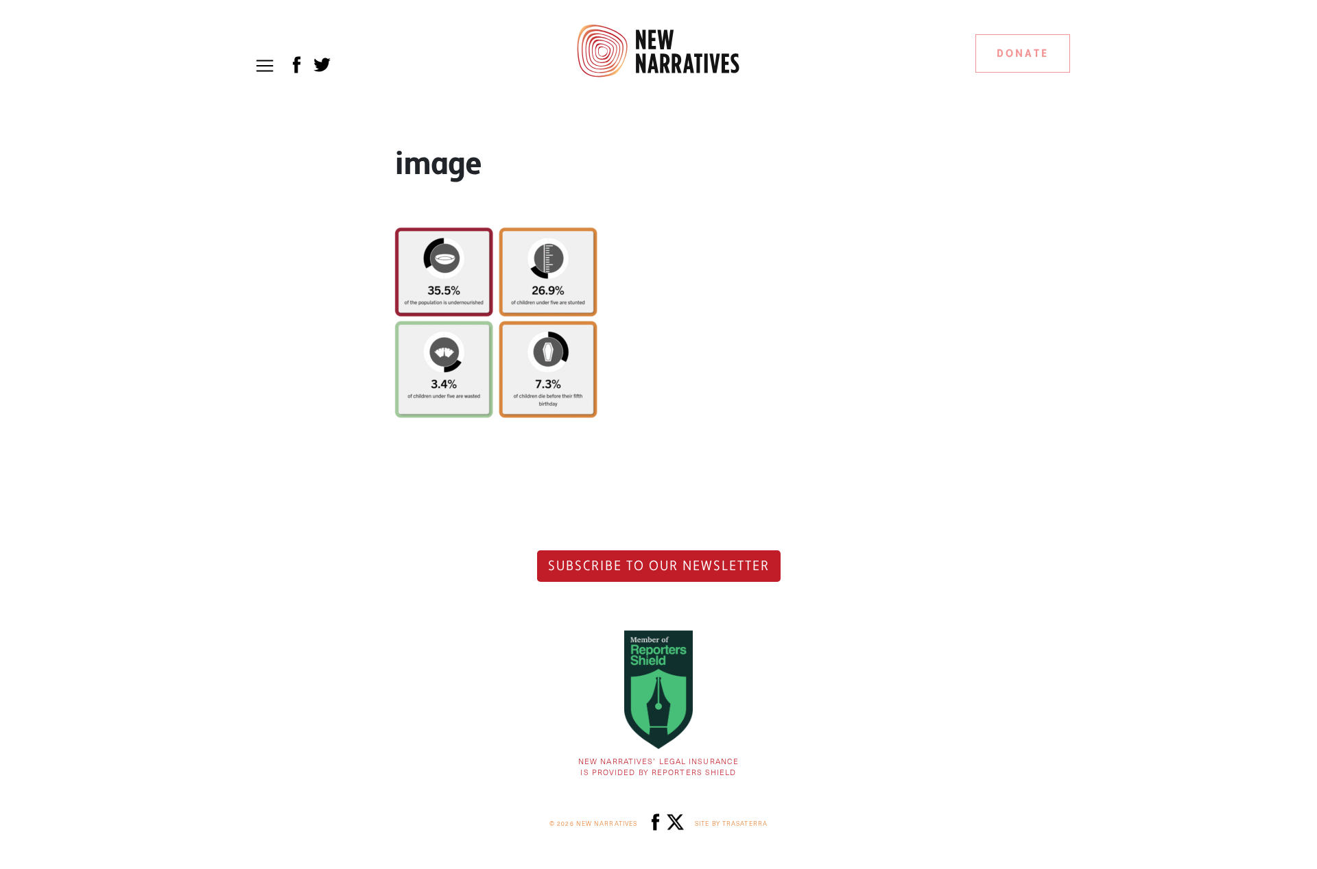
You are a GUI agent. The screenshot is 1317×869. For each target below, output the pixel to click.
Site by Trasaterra (731, 823)
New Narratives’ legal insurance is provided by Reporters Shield (658, 767)
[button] (265, 66)
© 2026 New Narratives (593, 823)
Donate (1023, 53)
